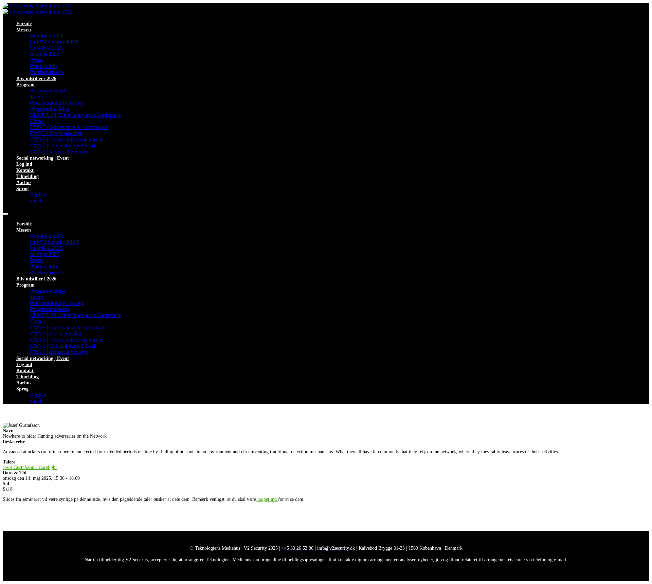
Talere (36, 96)
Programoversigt (47, 90)
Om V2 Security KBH (54, 41)
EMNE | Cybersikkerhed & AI (62, 145)
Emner (37, 121)
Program (25, 84)
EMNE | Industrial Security (59, 151)
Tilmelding (27, 176)
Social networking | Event (42, 158)
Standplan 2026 (47, 35)
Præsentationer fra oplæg (56, 103)
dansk (36, 200)
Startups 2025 (44, 54)
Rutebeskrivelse (47, 72)
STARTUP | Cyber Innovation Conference (75, 115)
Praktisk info (43, 66)
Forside (24, 23)
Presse (36, 60)
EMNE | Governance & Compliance (69, 127)
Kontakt (25, 170)
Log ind (24, 164)
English (38, 194)
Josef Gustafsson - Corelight (30, 467)
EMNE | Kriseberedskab (56, 133)
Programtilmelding (50, 109)
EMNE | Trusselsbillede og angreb (67, 139)
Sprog (22, 188)
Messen (23, 29)
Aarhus (23, 182)
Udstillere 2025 (46, 48)
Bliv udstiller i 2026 (36, 78)
